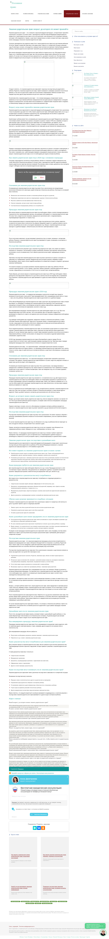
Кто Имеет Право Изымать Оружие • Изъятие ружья (83, 155)
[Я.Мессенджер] (35, 828)
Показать (20, 769)
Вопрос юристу (37, 20)
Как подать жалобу (78, 44)
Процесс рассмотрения (79, 63)
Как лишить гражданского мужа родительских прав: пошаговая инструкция (20, 856)
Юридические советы (72, 13)
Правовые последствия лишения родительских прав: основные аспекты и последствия (54, 888)
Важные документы (79, 66)
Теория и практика (28, 13)
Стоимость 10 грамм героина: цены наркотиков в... (91, 86)
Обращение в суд (78, 50)
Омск (64, 937)
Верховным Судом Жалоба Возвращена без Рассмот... (90, 110)
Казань (50, 937)
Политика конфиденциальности (26, 926)
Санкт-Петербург (29, 937)
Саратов (88, 937)
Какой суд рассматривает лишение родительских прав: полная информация (21, 888)
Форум (27, 20)
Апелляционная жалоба (80, 57)
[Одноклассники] (43, 828)
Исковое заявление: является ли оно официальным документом (81, 179)
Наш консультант (16, 20)
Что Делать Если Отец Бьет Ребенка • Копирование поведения (82, 131)
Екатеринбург (44, 937)
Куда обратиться (78, 60)
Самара (68, 937)
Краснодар (82, 937)
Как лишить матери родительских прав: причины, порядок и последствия (54, 855)
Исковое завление (87, 13)
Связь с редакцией (13, 926)
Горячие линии (57, 13)
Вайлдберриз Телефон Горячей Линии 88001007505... (91, 98)
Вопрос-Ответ (15, 13)
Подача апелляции (78, 54)
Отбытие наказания (43, 13)
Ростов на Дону (75, 937)
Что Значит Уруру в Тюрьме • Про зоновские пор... (91, 74)
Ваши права (77, 47)
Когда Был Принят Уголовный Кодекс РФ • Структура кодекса (83, 167)
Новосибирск (37, 937)
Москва (22, 937)
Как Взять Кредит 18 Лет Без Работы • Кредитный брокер (85, 143)
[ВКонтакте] (39, 828)
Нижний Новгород (57, 937)
